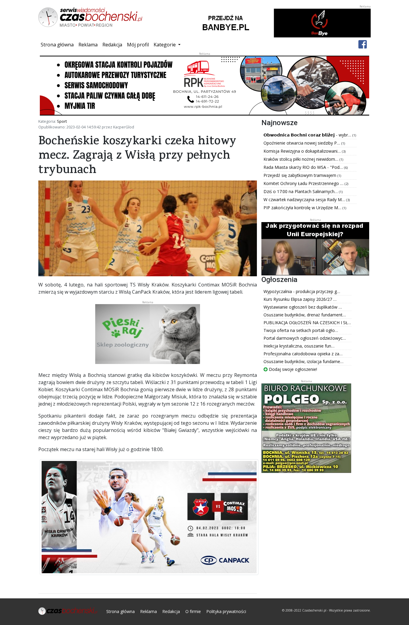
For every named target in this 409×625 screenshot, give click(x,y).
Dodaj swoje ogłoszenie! (292, 369)
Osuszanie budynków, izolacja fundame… (303, 361)
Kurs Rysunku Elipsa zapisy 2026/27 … (300, 299)
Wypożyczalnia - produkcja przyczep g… (301, 291)
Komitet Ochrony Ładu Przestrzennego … (304, 183)
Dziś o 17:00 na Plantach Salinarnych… (301, 191)
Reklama (88, 44)
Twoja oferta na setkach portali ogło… (300, 330)
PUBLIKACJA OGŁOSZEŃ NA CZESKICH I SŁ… (307, 322)
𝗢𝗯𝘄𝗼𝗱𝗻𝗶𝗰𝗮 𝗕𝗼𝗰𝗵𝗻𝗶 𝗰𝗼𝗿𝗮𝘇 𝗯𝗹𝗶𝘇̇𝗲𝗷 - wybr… (307, 135)
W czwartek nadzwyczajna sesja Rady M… (304, 199)
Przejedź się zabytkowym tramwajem (300, 175)
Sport (62, 121)
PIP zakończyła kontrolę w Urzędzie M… (303, 207)
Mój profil (138, 44)
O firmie (193, 611)
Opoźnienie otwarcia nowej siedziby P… (302, 143)
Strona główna (58, 44)
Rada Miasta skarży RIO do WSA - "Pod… (303, 167)
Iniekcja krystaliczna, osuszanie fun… (298, 346)
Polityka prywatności (226, 611)
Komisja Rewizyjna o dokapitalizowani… (302, 151)
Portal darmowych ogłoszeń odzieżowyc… (304, 338)
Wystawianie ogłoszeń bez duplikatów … (302, 307)
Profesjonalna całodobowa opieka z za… (303, 354)
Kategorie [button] (165, 44)
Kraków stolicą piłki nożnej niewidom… (301, 159)
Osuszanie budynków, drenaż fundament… (304, 315)
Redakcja (112, 44)
